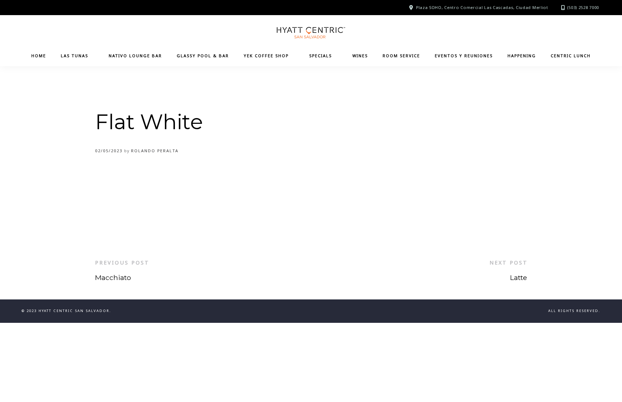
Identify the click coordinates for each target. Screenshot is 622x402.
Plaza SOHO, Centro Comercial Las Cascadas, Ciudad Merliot (482, 7)
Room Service (401, 55)
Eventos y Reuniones (464, 55)
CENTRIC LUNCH (571, 55)
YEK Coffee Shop (266, 55)
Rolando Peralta (155, 150)
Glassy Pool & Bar (203, 55)
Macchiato (113, 277)
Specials (320, 55)
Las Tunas (74, 55)
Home (38, 55)
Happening (522, 55)
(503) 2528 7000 (583, 7)
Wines (360, 55)
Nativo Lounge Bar (135, 55)
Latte (518, 277)
